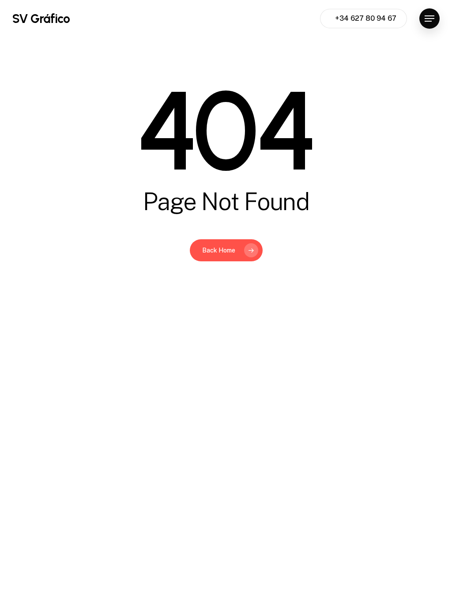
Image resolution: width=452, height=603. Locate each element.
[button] (429, 18)
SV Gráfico (41, 18)
